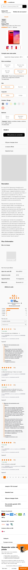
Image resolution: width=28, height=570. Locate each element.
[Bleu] (7, 103)
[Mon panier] (26, 2)
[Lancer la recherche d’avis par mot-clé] (25, 324)
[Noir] (2, 103)
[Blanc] (7, 107)
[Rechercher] (24, 6)
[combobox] (12, 6)
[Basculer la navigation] (2, 2)
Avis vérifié (4, 369)
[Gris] (19, 103)
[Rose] (23, 103)
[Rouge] (2, 107)
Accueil (6, 16)
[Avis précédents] (2, 477)
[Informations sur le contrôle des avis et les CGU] (21, 303)
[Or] (11, 103)
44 (23, 477)
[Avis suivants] (26, 477)
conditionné (11, 2)
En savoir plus (5, 79)
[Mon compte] (23, 2)
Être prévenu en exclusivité (15, 135)
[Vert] (15, 103)
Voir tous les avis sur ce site (14, 305)
